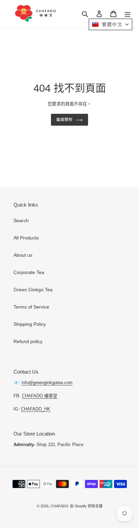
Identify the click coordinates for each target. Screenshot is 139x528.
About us (22, 255)
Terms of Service (31, 307)
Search (21, 220)
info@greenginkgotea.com (47, 382)
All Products (26, 237)
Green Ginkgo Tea (33, 289)
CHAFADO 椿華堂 (39, 395)
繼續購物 (64, 120)
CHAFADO (59, 506)
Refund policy (28, 341)
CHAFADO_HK (35, 408)
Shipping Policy (29, 324)
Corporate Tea (28, 272)
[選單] (127, 14)
